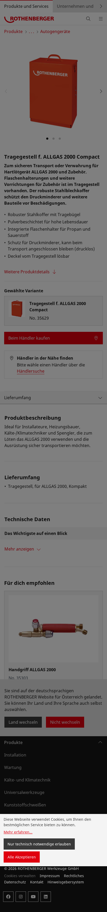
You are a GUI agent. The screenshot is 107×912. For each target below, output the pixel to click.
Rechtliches (74, 875)
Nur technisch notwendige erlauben (39, 844)
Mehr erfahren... (18, 832)
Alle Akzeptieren (22, 857)
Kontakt (36, 881)
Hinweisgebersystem (66, 881)
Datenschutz (15, 881)
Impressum (50, 875)
